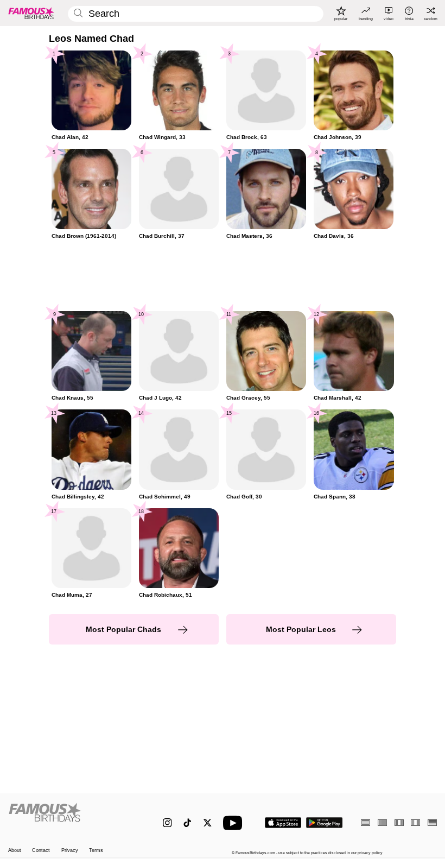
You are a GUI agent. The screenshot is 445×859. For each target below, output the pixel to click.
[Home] (73, 817)
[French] (399, 822)
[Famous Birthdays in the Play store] (324, 822)
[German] (432, 822)
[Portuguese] (382, 822)
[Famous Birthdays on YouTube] (235, 823)
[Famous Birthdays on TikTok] (187, 823)
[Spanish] (365, 822)
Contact (41, 850)
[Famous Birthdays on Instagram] (167, 823)
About (14, 850)
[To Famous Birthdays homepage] (31, 13)
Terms (96, 850)
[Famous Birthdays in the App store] (283, 822)
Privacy (69, 850)
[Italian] (415, 822)
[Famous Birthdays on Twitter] (207, 823)
